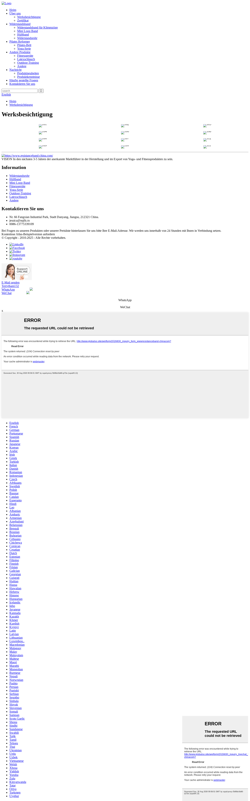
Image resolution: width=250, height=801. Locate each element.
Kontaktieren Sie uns (22, 83)
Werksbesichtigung (29, 17)
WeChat (7, 293)
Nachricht (15, 69)
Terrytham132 (10, 286)
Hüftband (23, 34)
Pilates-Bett (24, 45)
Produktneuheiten (28, 73)
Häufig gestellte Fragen (23, 80)
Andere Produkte (19, 52)
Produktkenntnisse (28, 76)
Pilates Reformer (19, 41)
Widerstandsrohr (27, 38)
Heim (12, 10)
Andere (21, 66)
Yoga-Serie (24, 48)
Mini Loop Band (27, 31)
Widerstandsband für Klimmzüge (37, 27)
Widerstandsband (19, 24)
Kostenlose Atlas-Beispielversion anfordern (28, 234)
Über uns (15, 13)
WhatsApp (8, 289)
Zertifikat (23, 20)
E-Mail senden (11, 282)
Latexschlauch (26, 59)
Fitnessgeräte (25, 55)
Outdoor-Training (28, 62)
